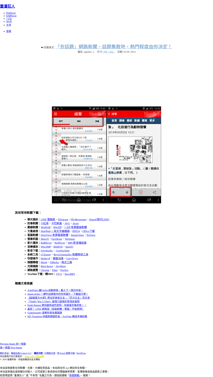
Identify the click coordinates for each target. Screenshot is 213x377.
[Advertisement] (106, 78)
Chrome (45, 270)
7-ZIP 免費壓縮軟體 (75, 227)
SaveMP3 (70, 274)
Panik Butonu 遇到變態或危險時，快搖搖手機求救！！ (57, 305)
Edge (55, 270)
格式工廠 (66, 262)
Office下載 (88, 231)
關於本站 (4, 353)
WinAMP (46, 246)
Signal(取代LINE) (99, 219)
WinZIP (57, 227)
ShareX (45, 239)
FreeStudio (47, 250)
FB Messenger (79, 219)
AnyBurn (61, 266)
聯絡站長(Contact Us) (21, 353)
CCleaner (46, 254)
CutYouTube (62, 250)
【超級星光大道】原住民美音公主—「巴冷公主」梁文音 (58, 297)
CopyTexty (72, 258)
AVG (67, 223)
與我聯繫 (74, 375)
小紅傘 (45, 223)
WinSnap (70, 239)
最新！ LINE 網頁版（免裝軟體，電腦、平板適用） (55, 309)
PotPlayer (11, 13)
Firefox (64, 270)
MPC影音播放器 (77, 242)
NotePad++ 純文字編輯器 (55, 231)
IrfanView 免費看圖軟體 (54, 235)
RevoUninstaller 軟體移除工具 (71, 254)
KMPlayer (11, 15)
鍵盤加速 (58, 258)
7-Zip (9, 18)
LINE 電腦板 (48, 219)
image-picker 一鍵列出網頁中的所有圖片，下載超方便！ (57, 294)
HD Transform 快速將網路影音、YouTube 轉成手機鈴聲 (57, 316)
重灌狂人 (7, 6)
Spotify (69, 246)
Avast (76, 223)
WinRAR (46, 227)
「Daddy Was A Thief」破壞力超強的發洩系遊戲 (53, 301)
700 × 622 (108, 51)
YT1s (59, 274)
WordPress (81, 353)
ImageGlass (77, 235)
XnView (91, 235)
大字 (8, 25)
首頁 (8, 31)
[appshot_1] (106, 202)
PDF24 (76, 231)
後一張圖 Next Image (11, 347)
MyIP (9, 21)
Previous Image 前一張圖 (13, 344)
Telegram (63, 219)
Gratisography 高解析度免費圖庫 (44, 312)
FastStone (56, 239)
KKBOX (58, 246)
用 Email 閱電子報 (66, 353)
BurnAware (47, 266)
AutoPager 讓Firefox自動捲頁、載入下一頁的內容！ (55, 290)
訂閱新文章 (49, 353)
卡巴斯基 (56, 223)
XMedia (54, 262)
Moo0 (44, 262)
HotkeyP (45, 258)
